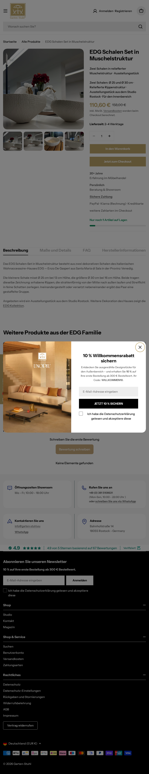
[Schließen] (140, 347)
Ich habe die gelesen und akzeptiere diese (111, 416)
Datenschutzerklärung (119, 414)
